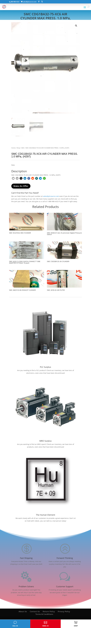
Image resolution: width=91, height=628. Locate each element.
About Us (23, 611)
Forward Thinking (65, 558)
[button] (76, 26)
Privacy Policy (64, 611)
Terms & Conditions (44, 614)
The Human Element (45, 514)
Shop (18, 148)
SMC (22, 148)
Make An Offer (20, 186)
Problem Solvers (26, 586)
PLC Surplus (45, 367)
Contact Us (35, 611)
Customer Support (64, 586)
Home (13, 148)
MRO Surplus (45, 441)
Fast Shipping (26, 558)
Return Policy (49, 611)
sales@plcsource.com (51, 196)
